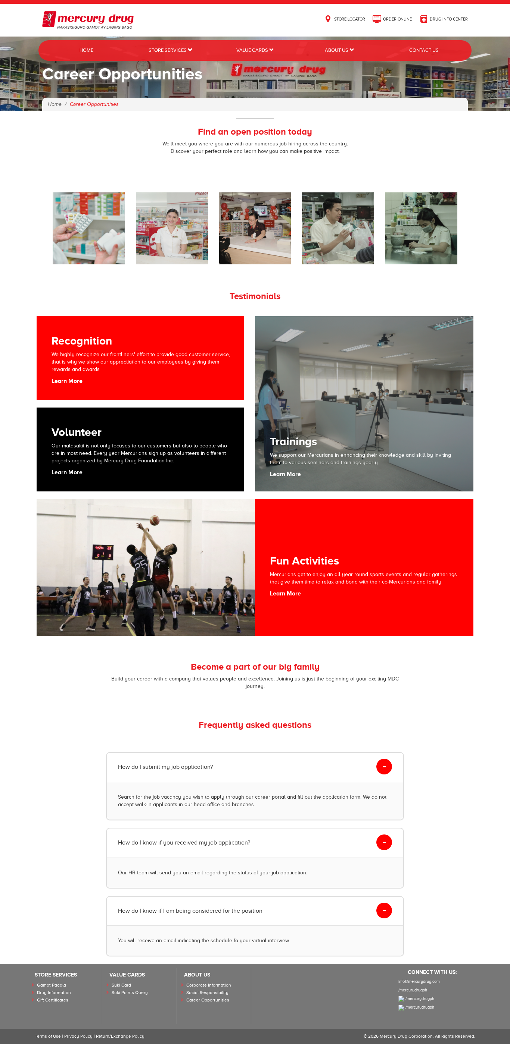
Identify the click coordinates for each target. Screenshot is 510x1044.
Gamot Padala (51, 985)
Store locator (349, 19)
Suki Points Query (130, 992)
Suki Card (121, 985)
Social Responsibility (207, 992)
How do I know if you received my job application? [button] (184, 842)
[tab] (255, 767)
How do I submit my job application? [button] (165, 767)
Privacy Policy (78, 1036)
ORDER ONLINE (397, 19)
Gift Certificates (52, 1000)
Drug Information (54, 992)
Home (86, 50)
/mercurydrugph (412, 990)
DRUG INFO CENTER (449, 19)
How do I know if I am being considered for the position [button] (190, 911)
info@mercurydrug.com (419, 981)
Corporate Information (208, 985)
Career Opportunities (207, 1000)
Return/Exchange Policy (120, 1036)
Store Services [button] (168, 50)
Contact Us (424, 50)
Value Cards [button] (252, 50)
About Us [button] (337, 50)
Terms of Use (48, 1036)
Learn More (67, 381)
